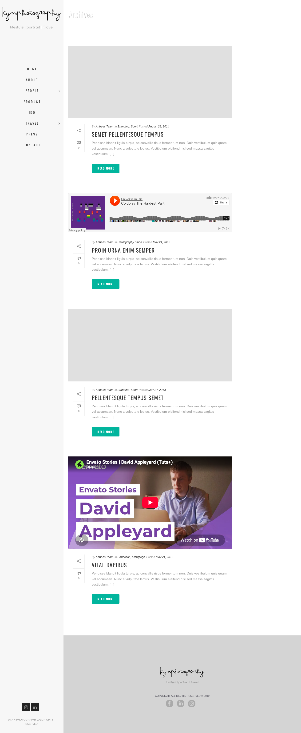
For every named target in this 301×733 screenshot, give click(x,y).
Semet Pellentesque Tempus (128, 134)
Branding (123, 126)
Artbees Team (104, 126)
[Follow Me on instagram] (191, 704)
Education (124, 557)
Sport (134, 126)
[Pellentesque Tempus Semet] (150, 345)
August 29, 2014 (158, 126)
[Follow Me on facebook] (169, 704)
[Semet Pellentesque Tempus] (150, 82)
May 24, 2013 (161, 242)
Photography (126, 242)
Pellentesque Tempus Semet (128, 397)
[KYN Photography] (31, 32)
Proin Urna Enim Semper (123, 250)
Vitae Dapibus (109, 564)
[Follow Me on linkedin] (180, 704)
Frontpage (138, 557)
